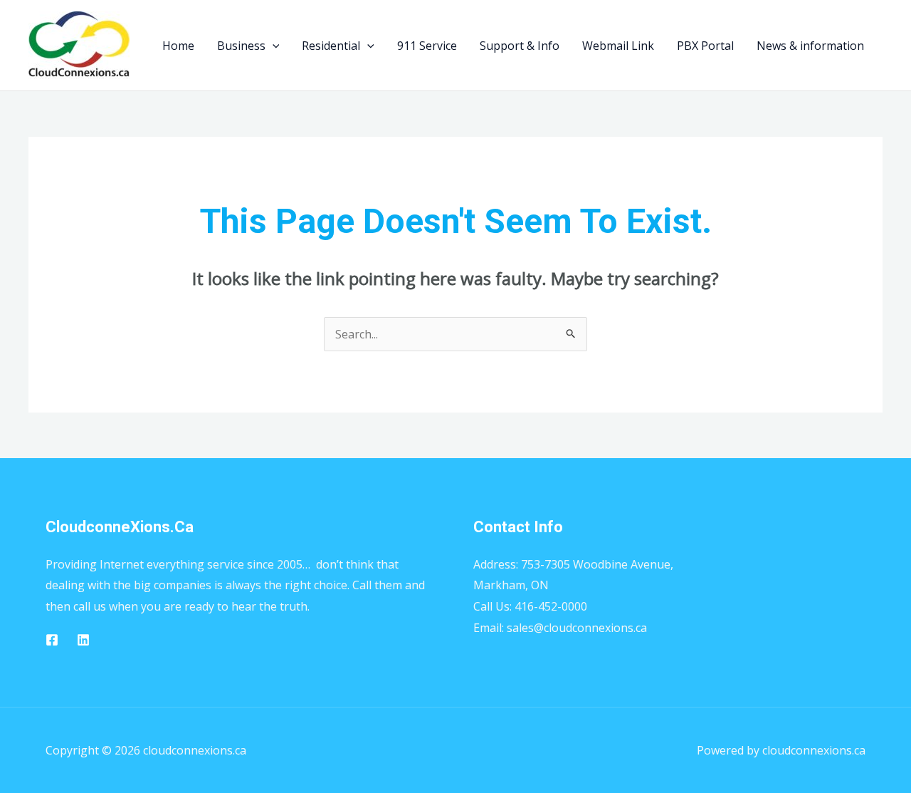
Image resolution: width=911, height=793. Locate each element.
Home (178, 45)
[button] (272, 45)
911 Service (427, 45)
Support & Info (519, 45)
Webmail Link (618, 45)
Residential (331, 45)
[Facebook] (52, 639)
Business (241, 45)
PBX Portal (705, 45)
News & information (810, 45)
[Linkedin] (83, 639)
